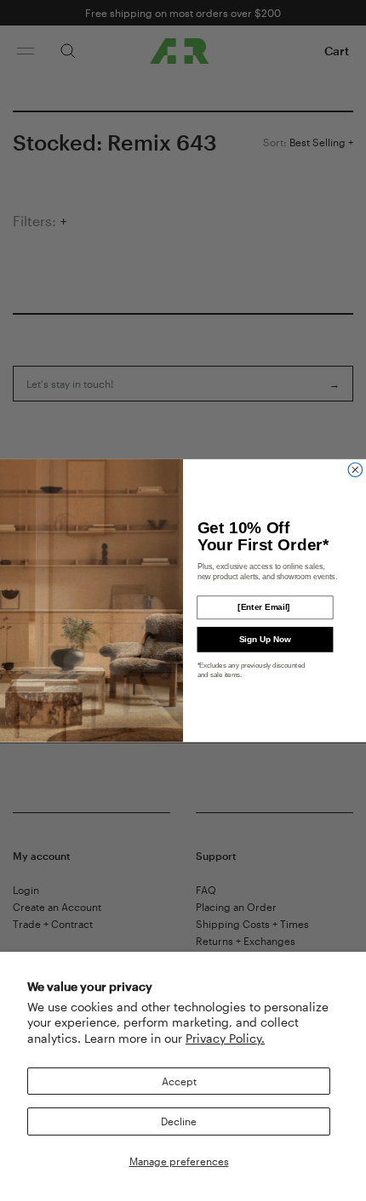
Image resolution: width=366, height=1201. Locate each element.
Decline (179, 1121)
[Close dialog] (355, 470)
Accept (179, 1081)
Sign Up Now (265, 639)
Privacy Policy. (225, 1038)
